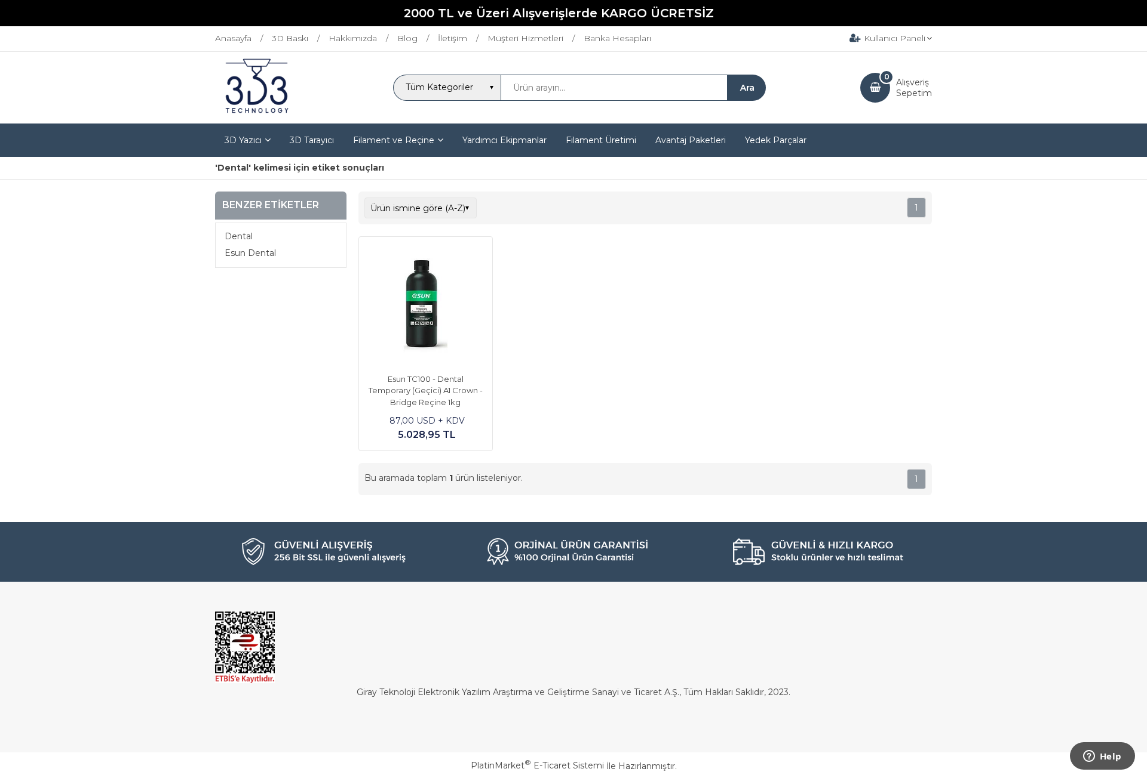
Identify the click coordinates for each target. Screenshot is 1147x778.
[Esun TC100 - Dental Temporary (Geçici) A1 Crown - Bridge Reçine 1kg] (425, 305)
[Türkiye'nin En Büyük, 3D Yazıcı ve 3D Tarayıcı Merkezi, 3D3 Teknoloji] (257, 112)
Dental (239, 236)
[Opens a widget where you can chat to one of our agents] (1102, 757)
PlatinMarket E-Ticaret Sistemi (537, 765)
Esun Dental (250, 253)
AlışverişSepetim (914, 87)
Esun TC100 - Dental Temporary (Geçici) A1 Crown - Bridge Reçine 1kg (426, 390)
